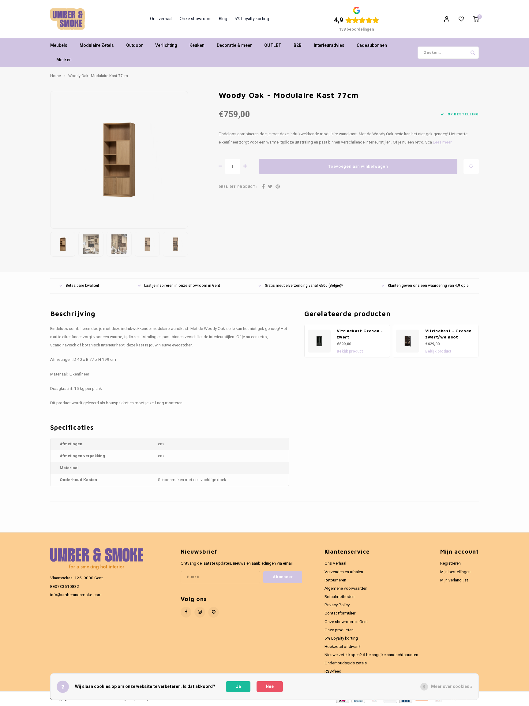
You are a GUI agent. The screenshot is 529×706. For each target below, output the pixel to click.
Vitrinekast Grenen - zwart (360, 333)
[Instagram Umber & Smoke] (199, 612)
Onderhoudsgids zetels (346, 663)
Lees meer (442, 142)
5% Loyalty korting (251, 19)
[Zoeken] (473, 53)
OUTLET (272, 45)
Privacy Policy (337, 605)
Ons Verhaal (335, 563)
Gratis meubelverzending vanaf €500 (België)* (304, 285)
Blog (223, 19)
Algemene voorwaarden (346, 588)
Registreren (450, 563)
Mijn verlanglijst (454, 580)
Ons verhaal (161, 19)
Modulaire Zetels (97, 45)
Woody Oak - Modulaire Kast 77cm (98, 76)
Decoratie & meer (234, 45)
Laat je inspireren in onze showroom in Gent (182, 285)
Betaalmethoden (340, 597)
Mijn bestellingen (455, 572)
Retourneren (335, 580)
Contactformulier (340, 613)
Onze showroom (196, 19)
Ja (238, 686)
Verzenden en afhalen (344, 572)
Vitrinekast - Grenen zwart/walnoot (448, 333)
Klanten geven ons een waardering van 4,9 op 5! (429, 285)
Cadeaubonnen (372, 45)
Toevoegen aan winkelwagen (358, 166)
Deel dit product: (238, 187)
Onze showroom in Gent (346, 622)
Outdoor (134, 45)
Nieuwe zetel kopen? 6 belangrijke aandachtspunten (371, 655)
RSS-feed (333, 671)
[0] (476, 19)
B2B (298, 45)
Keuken (196, 45)
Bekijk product (350, 351)
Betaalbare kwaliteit (82, 285)
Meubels (58, 45)
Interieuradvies (329, 45)
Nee (270, 686)
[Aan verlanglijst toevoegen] (471, 166)
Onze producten (339, 630)
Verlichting (166, 45)
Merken (64, 60)
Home (55, 76)
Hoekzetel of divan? (343, 647)
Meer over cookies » (451, 686)
